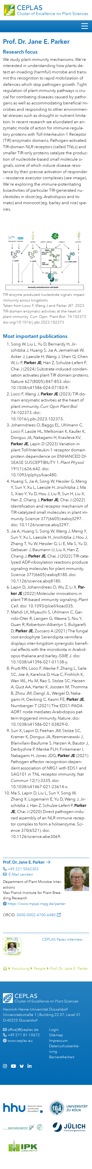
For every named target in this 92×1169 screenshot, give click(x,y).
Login (54, 1029)
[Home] (5, 968)
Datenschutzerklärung (64, 1049)
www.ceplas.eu (20, 1040)
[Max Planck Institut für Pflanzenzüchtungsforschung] (23, 1127)
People (40, 968)
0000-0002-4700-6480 (36, 915)
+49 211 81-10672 (24, 1035)
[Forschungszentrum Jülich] (69, 1127)
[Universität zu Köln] (69, 1108)
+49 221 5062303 (23, 869)
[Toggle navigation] (84, 26)
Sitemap (56, 1035)
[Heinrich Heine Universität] (23, 1107)
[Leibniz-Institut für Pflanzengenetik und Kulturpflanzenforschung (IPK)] (23, 1145)
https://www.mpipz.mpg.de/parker (36, 904)
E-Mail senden (20, 874)
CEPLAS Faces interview (62, 939)
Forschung (20, 968)
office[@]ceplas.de (23, 1029)
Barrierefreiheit (61, 1057)
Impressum (58, 1040)
